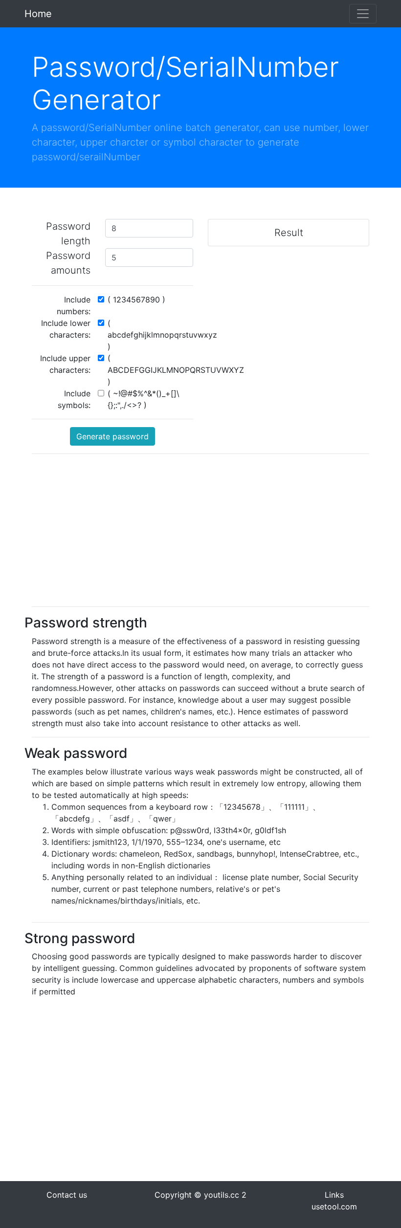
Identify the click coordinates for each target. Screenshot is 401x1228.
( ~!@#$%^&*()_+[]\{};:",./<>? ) (143, 399)
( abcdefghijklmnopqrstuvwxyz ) (162, 334)
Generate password (112, 436)
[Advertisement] (200, 530)
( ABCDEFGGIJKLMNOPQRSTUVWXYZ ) (176, 370)
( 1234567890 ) (136, 299)
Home (38, 14)
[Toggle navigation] (363, 13)
